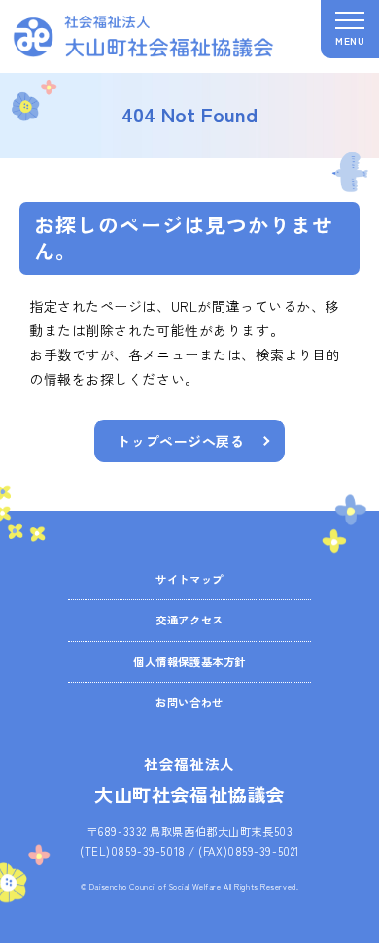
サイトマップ (189, 579)
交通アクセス (189, 619)
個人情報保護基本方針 (189, 661)
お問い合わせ (189, 702)
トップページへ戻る (180, 441)
